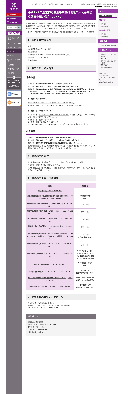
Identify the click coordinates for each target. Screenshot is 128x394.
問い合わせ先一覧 (106, 67)
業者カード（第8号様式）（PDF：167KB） (42, 253)
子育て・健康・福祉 (14, 47)
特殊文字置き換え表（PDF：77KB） (43, 286)
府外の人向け (16, 102)
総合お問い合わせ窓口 (14, 80)
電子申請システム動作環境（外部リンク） (54, 115)
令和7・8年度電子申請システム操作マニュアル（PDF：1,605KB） (51, 103)
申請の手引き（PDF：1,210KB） (50, 191)
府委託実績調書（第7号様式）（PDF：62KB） (43, 244)
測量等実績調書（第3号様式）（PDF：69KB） (43, 211)
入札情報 (44, 4)
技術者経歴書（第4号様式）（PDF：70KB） (43, 218)
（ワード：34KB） (55, 198)
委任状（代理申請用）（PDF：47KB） (42, 272)
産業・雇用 (12, 51)
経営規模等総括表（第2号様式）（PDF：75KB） (44, 203)
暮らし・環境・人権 (14, 43)
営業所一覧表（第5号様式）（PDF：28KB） (44, 226)
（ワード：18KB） (64, 286)
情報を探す (13, 22)
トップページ (29, 4)
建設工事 (103, 24)
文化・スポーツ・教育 (14, 60)
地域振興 (11, 65)
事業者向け (15, 94)
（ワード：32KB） (59, 264)
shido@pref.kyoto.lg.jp (35, 332)
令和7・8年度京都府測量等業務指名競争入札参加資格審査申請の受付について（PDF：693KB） (61, 32)
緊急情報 (13, 14)
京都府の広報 (14, 33)
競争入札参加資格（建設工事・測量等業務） (61, 4)
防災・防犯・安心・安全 (14, 38)
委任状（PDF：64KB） (42, 264)
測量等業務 (104, 26)
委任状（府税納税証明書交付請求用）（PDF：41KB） (47, 278)
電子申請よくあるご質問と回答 (108, 55)
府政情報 (11, 73)
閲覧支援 (13, 18)
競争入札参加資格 (105, 16)
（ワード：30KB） (64, 272)
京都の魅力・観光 (13, 69)
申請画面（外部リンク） (36, 106)
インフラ (11, 55)
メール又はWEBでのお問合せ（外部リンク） (75, 124)
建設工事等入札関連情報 (108, 45)
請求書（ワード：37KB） (47, 236)
